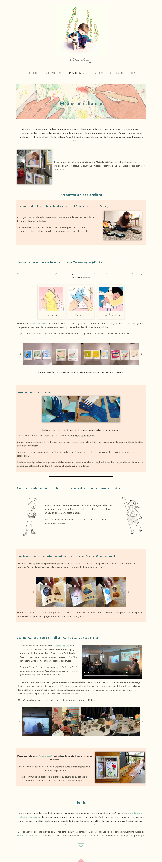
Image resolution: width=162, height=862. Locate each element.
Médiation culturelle (78, 73)
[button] (20, 354)
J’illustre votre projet (53, 73)
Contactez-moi (116, 73)
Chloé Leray (81, 60)
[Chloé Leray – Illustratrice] (81, 30)
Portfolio (32, 73)
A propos (99, 73)
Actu (132, 73)
